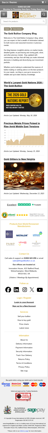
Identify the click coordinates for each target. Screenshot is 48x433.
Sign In (5, 2)
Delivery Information (24, 344)
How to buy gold (24, 320)
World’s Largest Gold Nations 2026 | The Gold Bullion (23, 84)
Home (7, 29)
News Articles (17, 29)
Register (13, 2)
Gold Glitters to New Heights (19, 159)
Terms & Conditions (24, 363)
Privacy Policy (24, 367)
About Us (24, 340)
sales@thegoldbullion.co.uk (24, 261)
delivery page (24, 431)
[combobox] (21, 21)
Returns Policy (24, 359)
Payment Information (24, 348)
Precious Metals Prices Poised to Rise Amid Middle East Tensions (22, 125)
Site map (24, 371)
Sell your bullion (24, 316)
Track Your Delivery (24, 355)
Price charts (24, 324)
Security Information (24, 351)
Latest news (24, 328)
